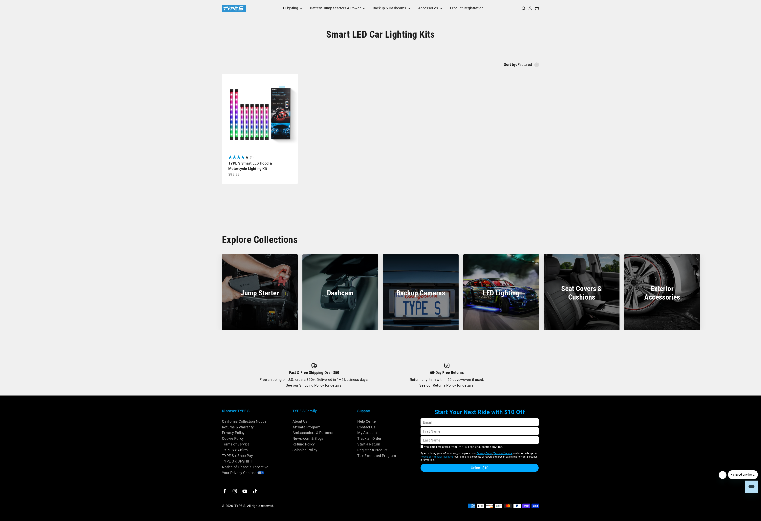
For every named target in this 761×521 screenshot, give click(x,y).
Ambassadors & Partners (313, 433)
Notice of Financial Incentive (245, 467)
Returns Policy (444, 385)
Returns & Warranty (238, 427)
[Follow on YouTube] (245, 491)
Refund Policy (304, 444)
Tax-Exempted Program (376, 456)
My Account (367, 433)
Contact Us (366, 427)
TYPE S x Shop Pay (237, 456)
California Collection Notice (244, 421)
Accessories (428, 8)
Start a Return (368, 444)
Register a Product (372, 450)
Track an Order (369, 438)
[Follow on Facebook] (224, 491)
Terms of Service (236, 444)
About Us (300, 421)
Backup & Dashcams (389, 8)
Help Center (367, 421)
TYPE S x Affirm (235, 450)
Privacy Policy (233, 433)
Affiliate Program (306, 427)
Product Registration (467, 8)
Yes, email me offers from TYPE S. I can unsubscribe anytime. (463, 446)
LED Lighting (287, 8)
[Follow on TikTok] (255, 491)
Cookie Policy (233, 438)
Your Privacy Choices (239, 473)
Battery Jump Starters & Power (335, 8)
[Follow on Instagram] (234, 491)
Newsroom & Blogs (308, 438)
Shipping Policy (311, 385)
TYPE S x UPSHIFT (237, 461)
